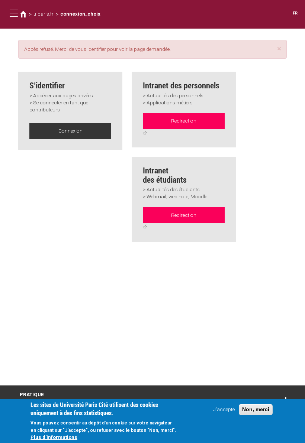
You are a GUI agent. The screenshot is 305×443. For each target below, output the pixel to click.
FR (295, 13)
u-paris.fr (43, 14)
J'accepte (224, 409)
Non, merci (255, 409)
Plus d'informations (53, 437)
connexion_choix (80, 14)
